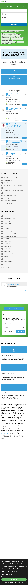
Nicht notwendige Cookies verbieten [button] (14, 582)
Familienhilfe (14, 30)
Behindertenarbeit (4, 40)
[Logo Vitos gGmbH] (3, 143)
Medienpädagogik (20, 42)
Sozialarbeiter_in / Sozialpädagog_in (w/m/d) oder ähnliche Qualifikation (13, 125)
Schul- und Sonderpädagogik (6, 34)
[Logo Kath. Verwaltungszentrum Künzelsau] (3, 110)
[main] (14, 222)
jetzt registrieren (14, 308)
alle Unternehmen (14, 299)
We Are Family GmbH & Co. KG (14, 284)
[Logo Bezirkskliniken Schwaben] (3, 96)
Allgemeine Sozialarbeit (5, 36)
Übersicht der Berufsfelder (7, 203)
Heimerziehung (20, 30)
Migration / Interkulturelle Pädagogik (8, 33)
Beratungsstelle (13, 37)
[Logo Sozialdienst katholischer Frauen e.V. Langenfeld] (3, 126)
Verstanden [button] (14, 579)
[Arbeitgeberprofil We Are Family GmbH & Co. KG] (4, 287)
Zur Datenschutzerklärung (22, 566)
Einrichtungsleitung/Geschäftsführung (8, 42)
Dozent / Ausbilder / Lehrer (6, 43)
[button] (25, 20)
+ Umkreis (4, 21)
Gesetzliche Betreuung (5, 39)
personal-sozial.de (5, 433)
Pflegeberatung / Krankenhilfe (17, 39)
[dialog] (14, 572)
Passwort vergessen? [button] (7, 331)
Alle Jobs (8, 97)
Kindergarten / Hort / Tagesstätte (7, 31)
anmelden (21, 331)
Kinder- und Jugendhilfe (5, 30)
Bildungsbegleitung (17, 34)
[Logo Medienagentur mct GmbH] (3, 155)
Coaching (11, 40)
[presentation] (21, 1)
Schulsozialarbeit (20, 37)
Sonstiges (17, 31)
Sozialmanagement (5, 37)
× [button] (26, 560)
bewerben (24, 104)
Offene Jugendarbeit (15, 36)
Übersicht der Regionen (6, 267)
